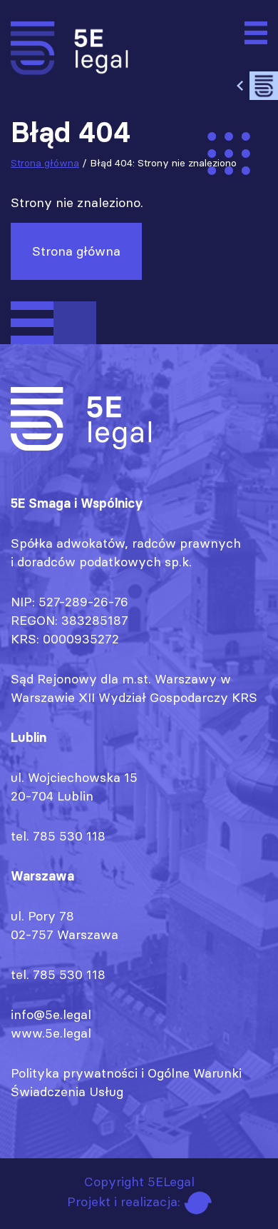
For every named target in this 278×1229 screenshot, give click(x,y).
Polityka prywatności (74, 1073)
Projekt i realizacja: (125, 1201)
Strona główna (45, 162)
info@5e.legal (51, 1014)
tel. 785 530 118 (58, 836)
